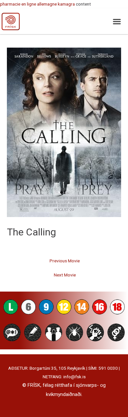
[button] (116, 21)
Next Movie (65, 274)
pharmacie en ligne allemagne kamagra (37, 4)
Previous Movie (65, 260)
